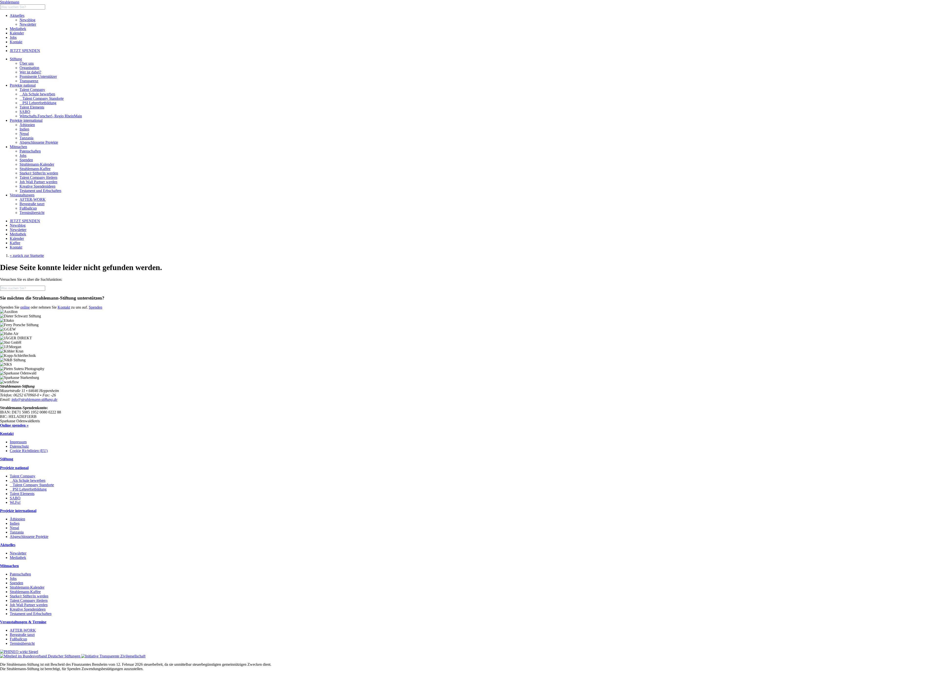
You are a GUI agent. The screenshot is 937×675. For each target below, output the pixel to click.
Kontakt (16, 42)
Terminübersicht (22, 643)
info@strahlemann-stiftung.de (34, 399)
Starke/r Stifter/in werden (29, 596)
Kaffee (15, 243)
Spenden (95, 307)
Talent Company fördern (29, 600)
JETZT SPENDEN (25, 51)
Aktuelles (17, 15)
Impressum (18, 442)
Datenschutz (19, 446)
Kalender (17, 33)
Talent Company (32, 90)
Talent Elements (32, 107)
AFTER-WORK (23, 630)
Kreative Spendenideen (28, 609)
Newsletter (28, 24)
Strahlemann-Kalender (27, 587)
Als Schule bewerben (37, 94)
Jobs (13, 37)
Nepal (14, 528)
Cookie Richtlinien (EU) (29, 451)
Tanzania (17, 532)
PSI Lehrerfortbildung (38, 103)
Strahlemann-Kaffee (25, 592)
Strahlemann (9, 2)
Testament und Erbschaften (30, 614)
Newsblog (27, 20)
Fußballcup (18, 639)
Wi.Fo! (15, 502)
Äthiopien (17, 519)
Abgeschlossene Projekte (29, 536)
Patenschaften (20, 574)
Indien (15, 523)
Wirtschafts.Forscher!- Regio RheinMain (51, 116)
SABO (25, 112)
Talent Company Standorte (42, 98)
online (25, 307)
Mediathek (18, 29)
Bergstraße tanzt (22, 635)
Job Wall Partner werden (29, 605)
